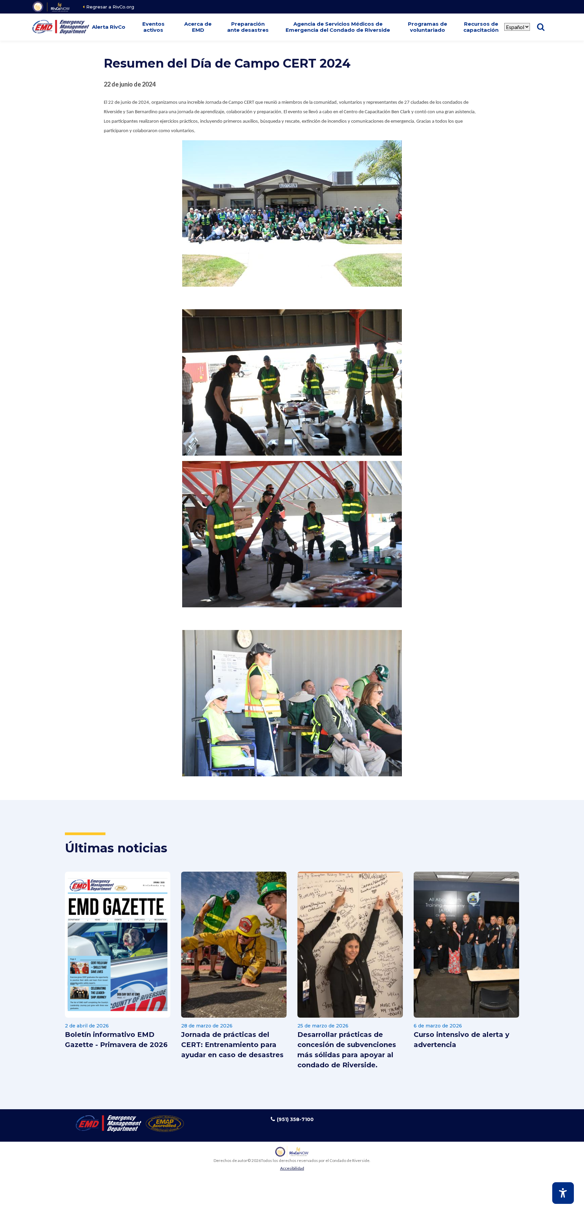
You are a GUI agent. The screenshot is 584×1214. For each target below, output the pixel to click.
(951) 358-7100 (295, 1119)
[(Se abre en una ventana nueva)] (51, 6)
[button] (109, 27)
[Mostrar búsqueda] (541, 27)
